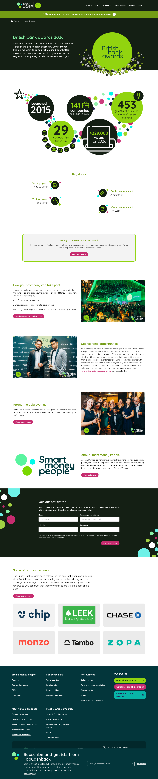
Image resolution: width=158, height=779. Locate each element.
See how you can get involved (28, 316)
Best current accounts (21, 729)
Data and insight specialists (93, 685)
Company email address (89, 515)
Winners (132, 5)
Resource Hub (52, 690)
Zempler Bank (52, 737)
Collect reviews (87, 680)
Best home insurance (21, 734)
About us (16, 680)
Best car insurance (20, 714)
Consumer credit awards (128, 687)
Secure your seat (23, 422)
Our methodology (20, 685)
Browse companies (54, 695)
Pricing (84, 695)
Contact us (16, 695)
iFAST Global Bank (54, 719)
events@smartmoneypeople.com (96, 371)
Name (41, 515)
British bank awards (126, 680)
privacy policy (102, 535)
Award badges (120, 5)
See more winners (23, 596)
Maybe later (141, 764)
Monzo (49, 732)
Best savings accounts (22, 719)
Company (84, 525)
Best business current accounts (26, 724)
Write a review (52, 680)
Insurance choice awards (124, 695)
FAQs (14, 690)
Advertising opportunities (92, 700)
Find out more (90, 475)
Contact (140, 5)
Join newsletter (110, 543)
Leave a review (79, 254)
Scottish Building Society (57, 714)
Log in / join (51, 685)
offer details (63, 770)
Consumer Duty (87, 690)
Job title (42, 525)
